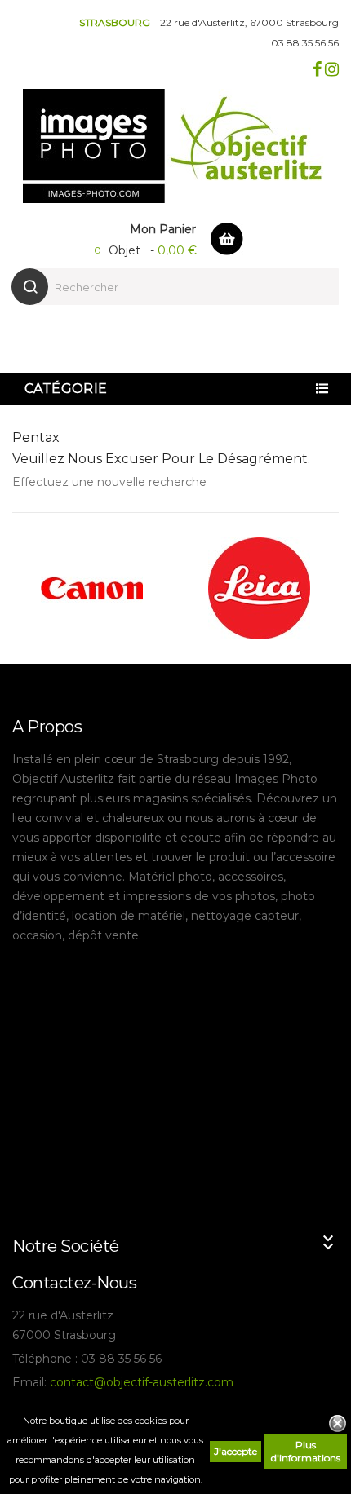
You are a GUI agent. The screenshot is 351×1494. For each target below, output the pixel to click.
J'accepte (235, 1451)
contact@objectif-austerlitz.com (141, 1382)
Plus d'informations (305, 1451)
